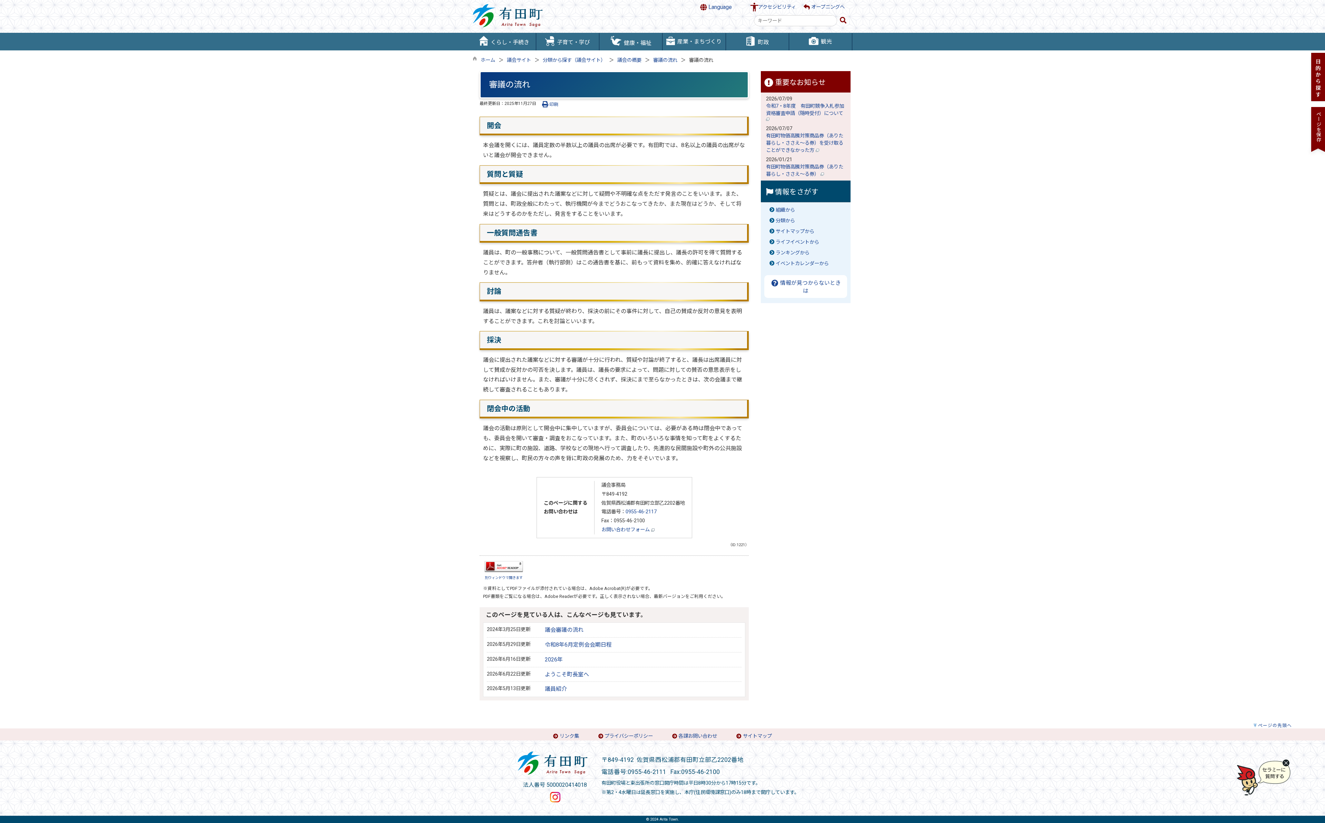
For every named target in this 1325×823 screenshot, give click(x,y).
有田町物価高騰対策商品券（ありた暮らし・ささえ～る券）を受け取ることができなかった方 (804, 143)
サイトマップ (757, 736)
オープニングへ (827, 7)
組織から (785, 210)
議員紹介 (556, 689)
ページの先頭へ (1275, 725)
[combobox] (795, 21)
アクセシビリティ (777, 7)
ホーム (488, 60)
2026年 (554, 659)
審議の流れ (665, 60)
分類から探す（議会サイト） (574, 60)
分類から (785, 221)
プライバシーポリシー (629, 736)
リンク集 (569, 736)
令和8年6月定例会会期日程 (578, 644)
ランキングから (792, 253)
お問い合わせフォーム (626, 530)
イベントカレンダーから (802, 264)
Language (719, 7)
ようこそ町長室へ (567, 674)
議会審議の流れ (564, 630)
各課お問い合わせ (697, 736)
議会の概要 (629, 60)
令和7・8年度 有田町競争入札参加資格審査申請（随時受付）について (805, 109)
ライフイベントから (797, 242)
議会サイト (519, 60)
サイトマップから (795, 231)
